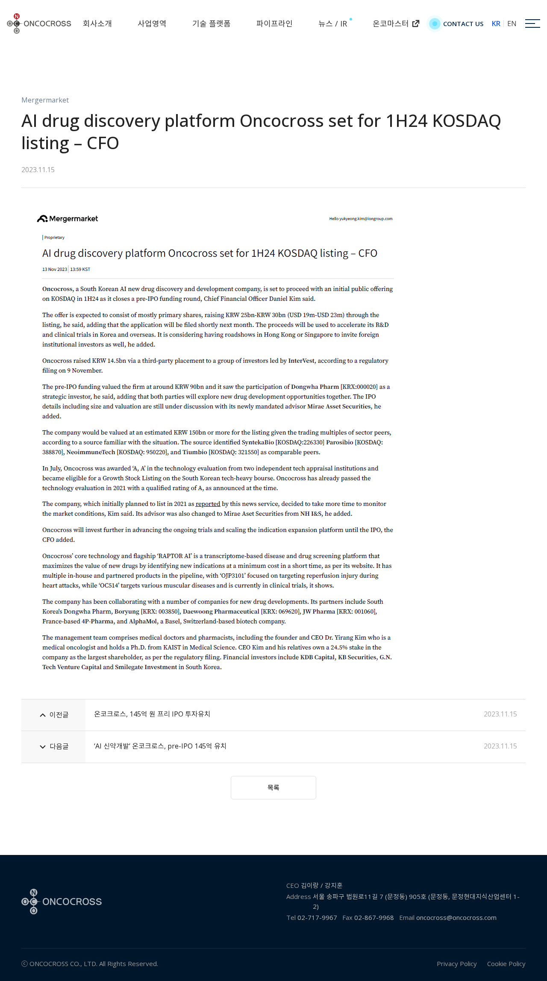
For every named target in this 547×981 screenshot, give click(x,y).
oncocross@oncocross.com (456, 917)
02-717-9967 (317, 917)
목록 (273, 787)
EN (512, 23)
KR (496, 23)
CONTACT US (463, 23)
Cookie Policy (506, 963)
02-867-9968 (374, 917)
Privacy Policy (457, 963)
